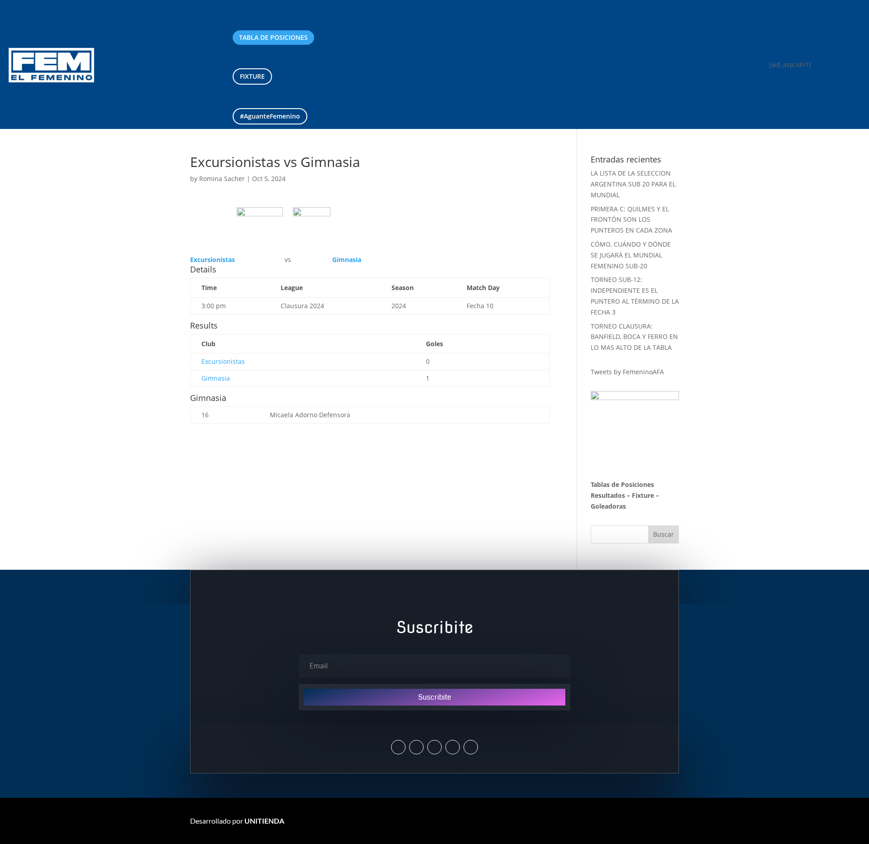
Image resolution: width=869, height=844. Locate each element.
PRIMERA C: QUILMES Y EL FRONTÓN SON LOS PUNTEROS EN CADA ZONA (632, 220)
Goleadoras (608, 506)
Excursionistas (223, 361)
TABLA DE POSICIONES (273, 37)
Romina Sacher (222, 178)
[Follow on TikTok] (470, 747)
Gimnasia (215, 378)
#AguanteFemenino (270, 116)
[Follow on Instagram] (416, 747)
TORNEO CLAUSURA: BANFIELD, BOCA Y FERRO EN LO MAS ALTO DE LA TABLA (634, 337)
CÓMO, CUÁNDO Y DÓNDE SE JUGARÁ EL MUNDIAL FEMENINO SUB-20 (631, 255)
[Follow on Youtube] (452, 747)
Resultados (608, 495)
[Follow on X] (398, 747)
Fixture (643, 495)
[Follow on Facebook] (434, 747)
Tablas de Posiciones (622, 484)
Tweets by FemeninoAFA (627, 371)
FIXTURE (252, 76)
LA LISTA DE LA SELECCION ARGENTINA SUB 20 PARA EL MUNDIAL (633, 184)
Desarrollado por (237, 820)
